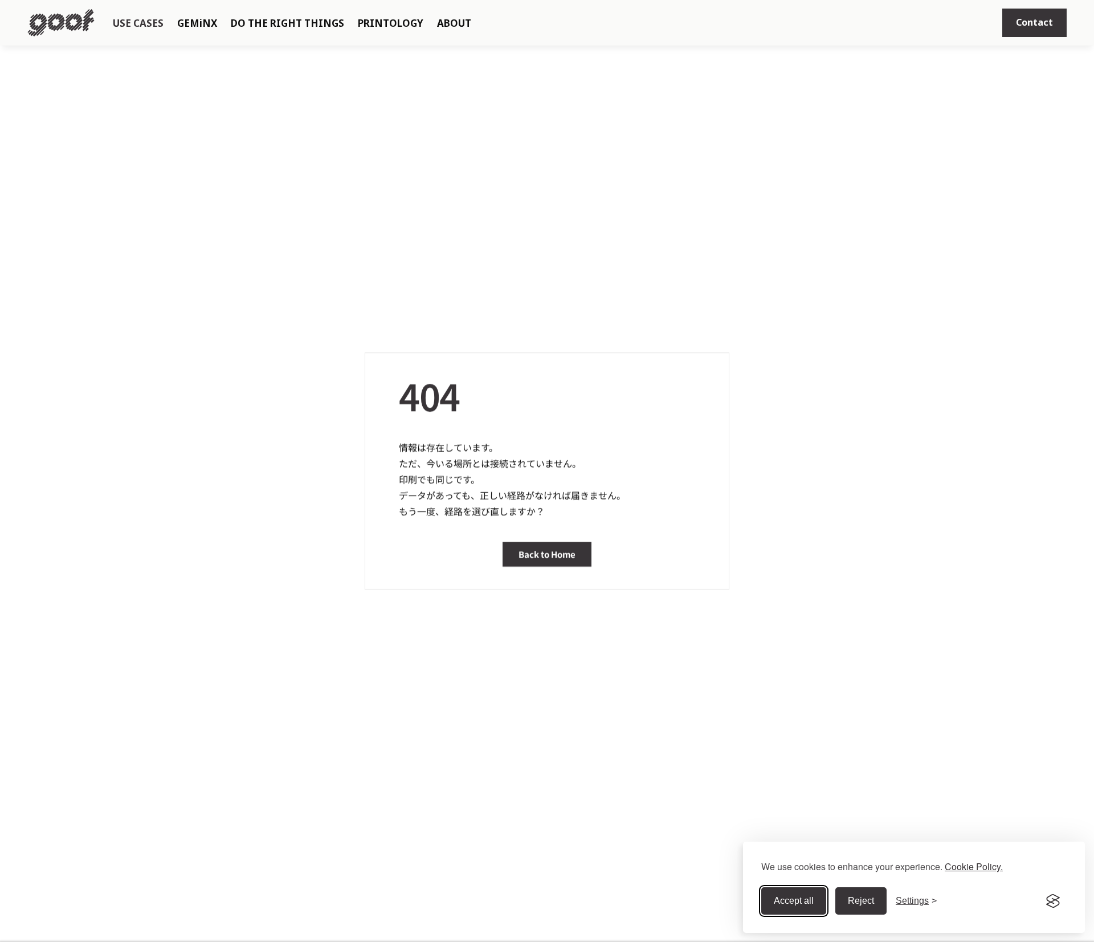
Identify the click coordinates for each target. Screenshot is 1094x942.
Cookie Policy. (974, 866)
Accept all (794, 901)
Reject (861, 901)
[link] (1034, 23)
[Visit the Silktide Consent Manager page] (1053, 901)
